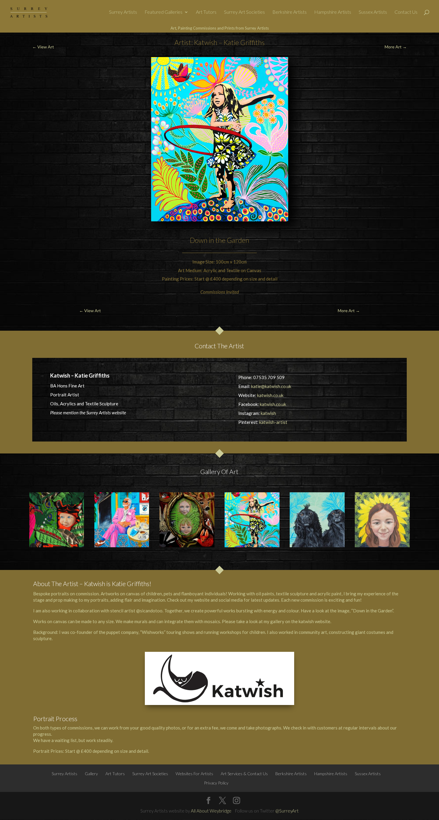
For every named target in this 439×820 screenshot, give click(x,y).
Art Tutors (206, 12)
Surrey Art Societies (244, 12)
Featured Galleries (163, 12)
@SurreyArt (287, 810)
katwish (268, 413)
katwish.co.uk (270, 395)
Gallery (91, 773)
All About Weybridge (211, 810)
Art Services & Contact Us (244, 773)
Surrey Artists (123, 12)
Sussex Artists (373, 12)
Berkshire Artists (289, 12)
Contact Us (406, 12)
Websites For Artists (194, 773)
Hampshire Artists (332, 12)
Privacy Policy (216, 782)
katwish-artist (273, 422)
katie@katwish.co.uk (271, 386)
